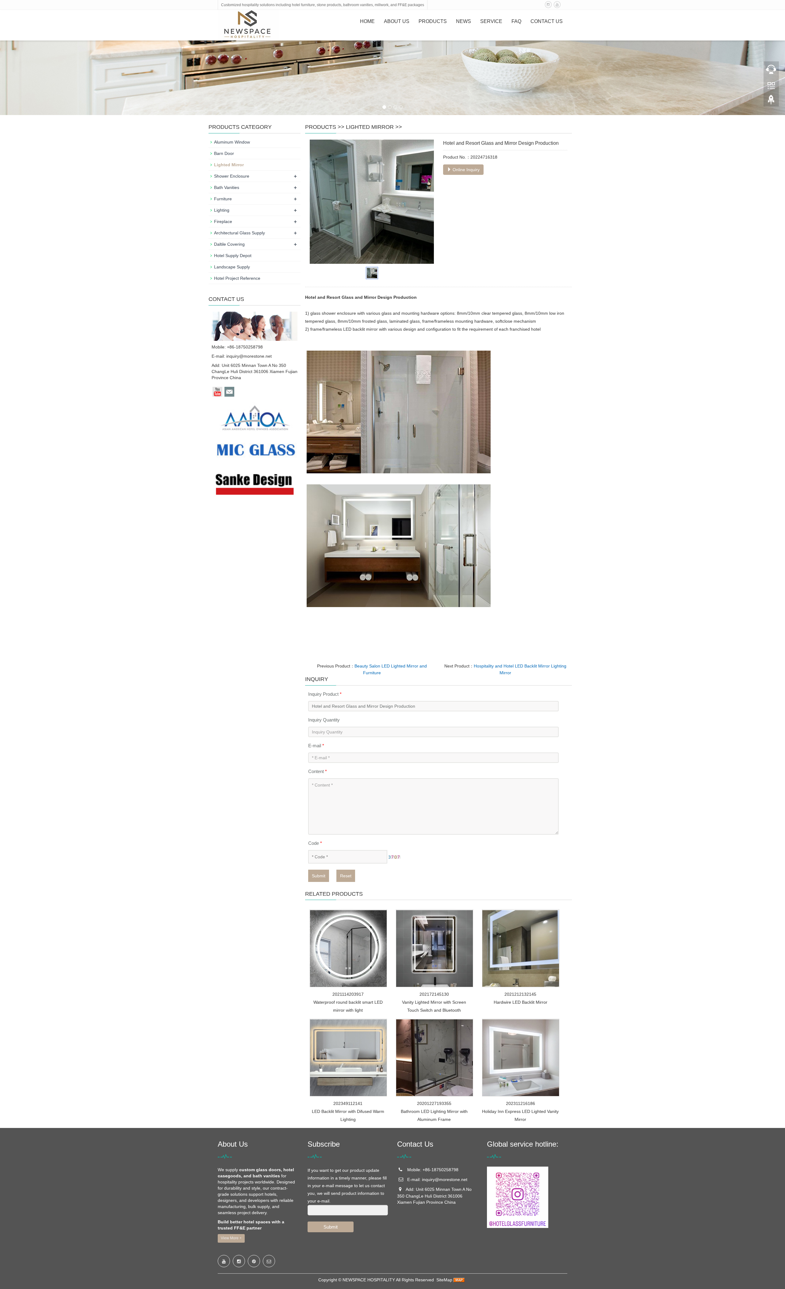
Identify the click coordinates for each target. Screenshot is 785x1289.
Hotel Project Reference (237, 278)
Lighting (221, 210)
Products (433, 21)
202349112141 (347, 1103)
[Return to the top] (771, 101)
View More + (231, 1238)
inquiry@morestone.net (249, 356)
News (463, 21)
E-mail (316, 745)
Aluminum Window (232, 142)
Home (367, 21)
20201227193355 (434, 1103)
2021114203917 (348, 994)
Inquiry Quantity (324, 719)
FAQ (516, 21)
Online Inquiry (465, 169)
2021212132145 (520, 994)
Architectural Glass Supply (239, 232)
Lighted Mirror (370, 127)
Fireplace (223, 221)
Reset (345, 875)
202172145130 (434, 994)
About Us (396, 21)
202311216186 (520, 1103)
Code (315, 843)
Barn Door (224, 153)
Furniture (223, 198)
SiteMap (444, 1279)
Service (491, 21)
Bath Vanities (226, 187)
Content (317, 771)
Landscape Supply (232, 266)
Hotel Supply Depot (232, 255)
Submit (318, 875)
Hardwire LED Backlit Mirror (520, 1002)
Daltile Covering (229, 244)
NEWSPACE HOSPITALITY (369, 1279)
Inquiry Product (325, 694)
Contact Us (546, 21)
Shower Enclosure (231, 176)
